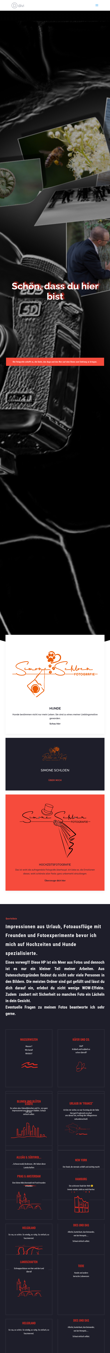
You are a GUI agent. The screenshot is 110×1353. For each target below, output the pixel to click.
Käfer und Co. (81, 1039)
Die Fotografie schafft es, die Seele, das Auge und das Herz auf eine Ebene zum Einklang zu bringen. (55, 361)
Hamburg (81, 1179)
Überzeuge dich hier (55, 880)
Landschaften (29, 1262)
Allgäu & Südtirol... (28, 1157)
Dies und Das (81, 1225)
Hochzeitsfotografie (55, 864)
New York (81, 1160)
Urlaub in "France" (81, 1103)
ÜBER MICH (55, 780)
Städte (29, 1104)
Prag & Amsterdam (29, 1176)
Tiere (81, 1266)
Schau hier (55, 723)
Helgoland (29, 1228)
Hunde (55, 708)
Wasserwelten (29, 1039)
